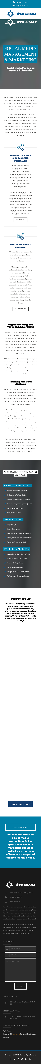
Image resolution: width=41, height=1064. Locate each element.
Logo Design (11, 524)
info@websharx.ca (21, 5)
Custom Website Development (17, 491)
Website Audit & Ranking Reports (18, 576)
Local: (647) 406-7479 (16, 897)
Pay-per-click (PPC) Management (18, 572)
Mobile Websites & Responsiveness (18, 499)
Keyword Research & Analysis (17, 558)
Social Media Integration (15, 508)
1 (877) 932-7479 (21, 2)
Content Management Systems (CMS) (19, 504)
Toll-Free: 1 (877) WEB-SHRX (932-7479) (21, 892)
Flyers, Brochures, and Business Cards (19, 538)
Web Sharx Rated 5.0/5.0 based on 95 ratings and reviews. (19, 1034)
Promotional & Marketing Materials (19, 533)
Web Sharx (7, 359)
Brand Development (13, 529)
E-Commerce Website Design (16, 495)
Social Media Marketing (15, 567)
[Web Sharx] (22, 16)
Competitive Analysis (14, 512)
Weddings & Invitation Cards (16, 542)
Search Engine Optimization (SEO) (18, 554)
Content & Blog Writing (15, 563)
